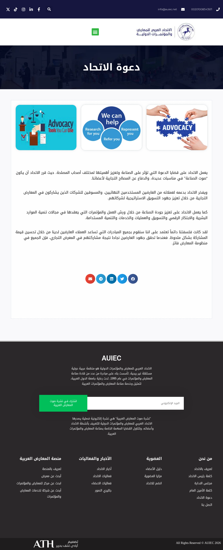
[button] (49, 9)
